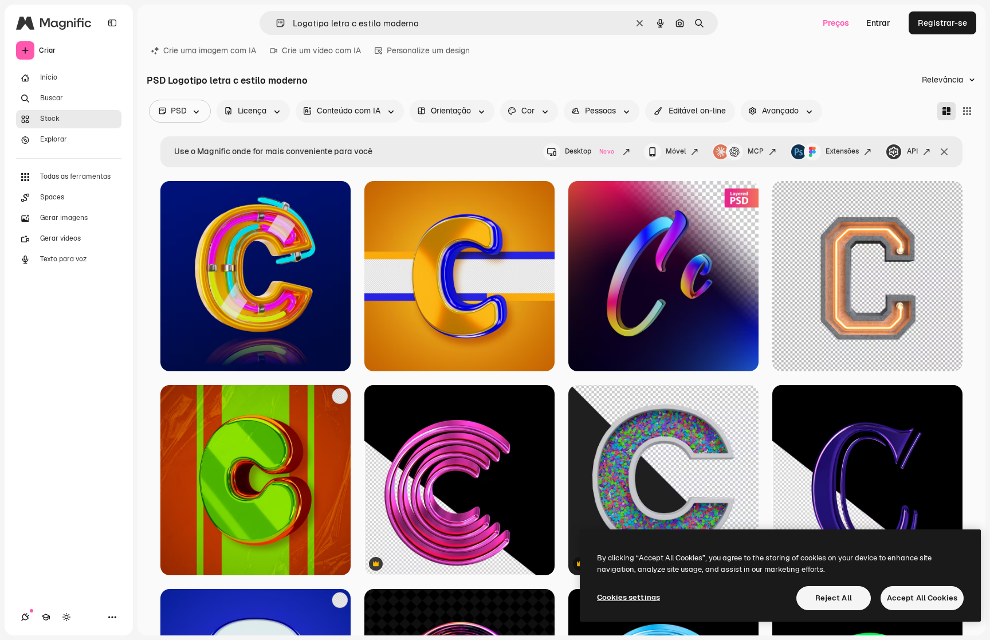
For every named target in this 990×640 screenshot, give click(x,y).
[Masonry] (946, 111)
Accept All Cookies (922, 598)
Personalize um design (428, 50)
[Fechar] (944, 151)
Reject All (833, 598)
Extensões (842, 151)
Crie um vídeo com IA (321, 50)
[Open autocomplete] (276, 23)
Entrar (878, 23)
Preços (836, 23)
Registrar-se (942, 23)
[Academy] (46, 617)
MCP (756, 151)
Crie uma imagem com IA (209, 50)
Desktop (589, 151)
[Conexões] (25, 617)
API (912, 151)
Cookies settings (628, 597)
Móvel (676, 151)
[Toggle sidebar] (112, 23)
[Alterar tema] (66, 617)
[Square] (967, 111)
